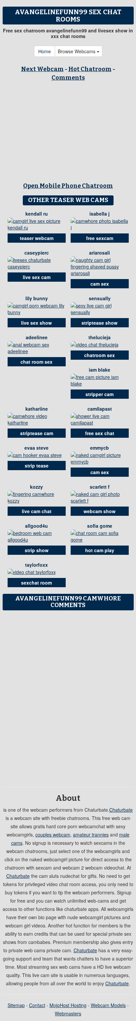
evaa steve (36, 447)
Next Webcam (42, 69)
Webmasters (68, 1013)
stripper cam (99, 394)
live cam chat (36, 511)
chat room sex (36, 361)
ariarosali (99, 252)
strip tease (37, 465)
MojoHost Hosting (68, 1005)
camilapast (99, 408)
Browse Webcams (77, 51)
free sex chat (99, 433)
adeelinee (37, 337)
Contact (37, 1005)
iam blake (99, 369)
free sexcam (99, 238)
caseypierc (36, 252)
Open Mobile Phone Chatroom (68, 185)
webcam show (100, 511)
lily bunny (36, 298)
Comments (68, 77)
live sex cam (37, 277)
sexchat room (36, 582)
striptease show (100, 322)
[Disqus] (68, 696)
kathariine (36, 408)
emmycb (99, 447)
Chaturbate (121, 809)
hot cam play (99, 550)
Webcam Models (108, 1005)
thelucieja (99, 337)
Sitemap (16, 1005)
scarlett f (100, 486)
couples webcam (52, 834)
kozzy (36, 486)
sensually (100, 298)
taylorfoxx (36, 564)
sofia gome (99, 525)
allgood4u (36, 525)
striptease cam (36, 433)
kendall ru (36, 213)
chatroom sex (99, 355)
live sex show (36, 322)
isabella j (99, 213)
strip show (37, 550)
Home (44, 51)
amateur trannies (91, 834)
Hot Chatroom (90, 69)
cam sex (99, 283)
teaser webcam (36, 238)
